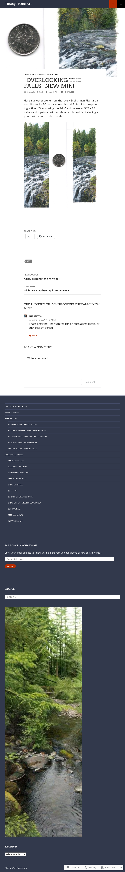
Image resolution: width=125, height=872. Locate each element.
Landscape (30, 74)
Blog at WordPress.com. (16, 868)
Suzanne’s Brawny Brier (20, 496)
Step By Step (11, 418)
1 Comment (69, 92)
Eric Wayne (35, 315)
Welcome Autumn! (17, 466)
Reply (34, 335)
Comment (90, 382)
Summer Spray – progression (22, 424)
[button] (36, 165)
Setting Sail (14, 508)
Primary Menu (121, 4)
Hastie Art (53, 92)
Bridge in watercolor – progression (27, 430)
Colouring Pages (14, 454)
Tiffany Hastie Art (18, 4)
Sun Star (12, 490)
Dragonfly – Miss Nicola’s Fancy (24, 502)
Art (29, 261)
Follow (10, 566)
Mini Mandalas (15, 514)
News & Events (12, 412)
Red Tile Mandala (17, 478)
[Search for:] (62, 596)
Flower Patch (15, 520)
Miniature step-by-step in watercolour (46, 288)
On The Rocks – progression (22, 448)
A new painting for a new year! (42, 276)
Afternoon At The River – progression (27, 436)
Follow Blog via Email (21, 545)
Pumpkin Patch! (16, 460)
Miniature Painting (47, 74)
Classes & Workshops (16, 406)
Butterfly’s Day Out (18, 472)
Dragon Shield (15, 484)
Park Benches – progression (22, 442)
